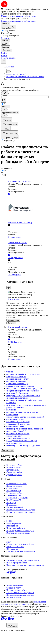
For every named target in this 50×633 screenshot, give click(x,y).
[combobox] (13, 87)
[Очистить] (5, 93)
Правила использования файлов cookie (18, 21)
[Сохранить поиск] (3, 100)
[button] (4, 53)
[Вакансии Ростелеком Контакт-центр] (27, 208)
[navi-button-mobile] (3, 61)
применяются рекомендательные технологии (23, 603)
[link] (5, 47)
